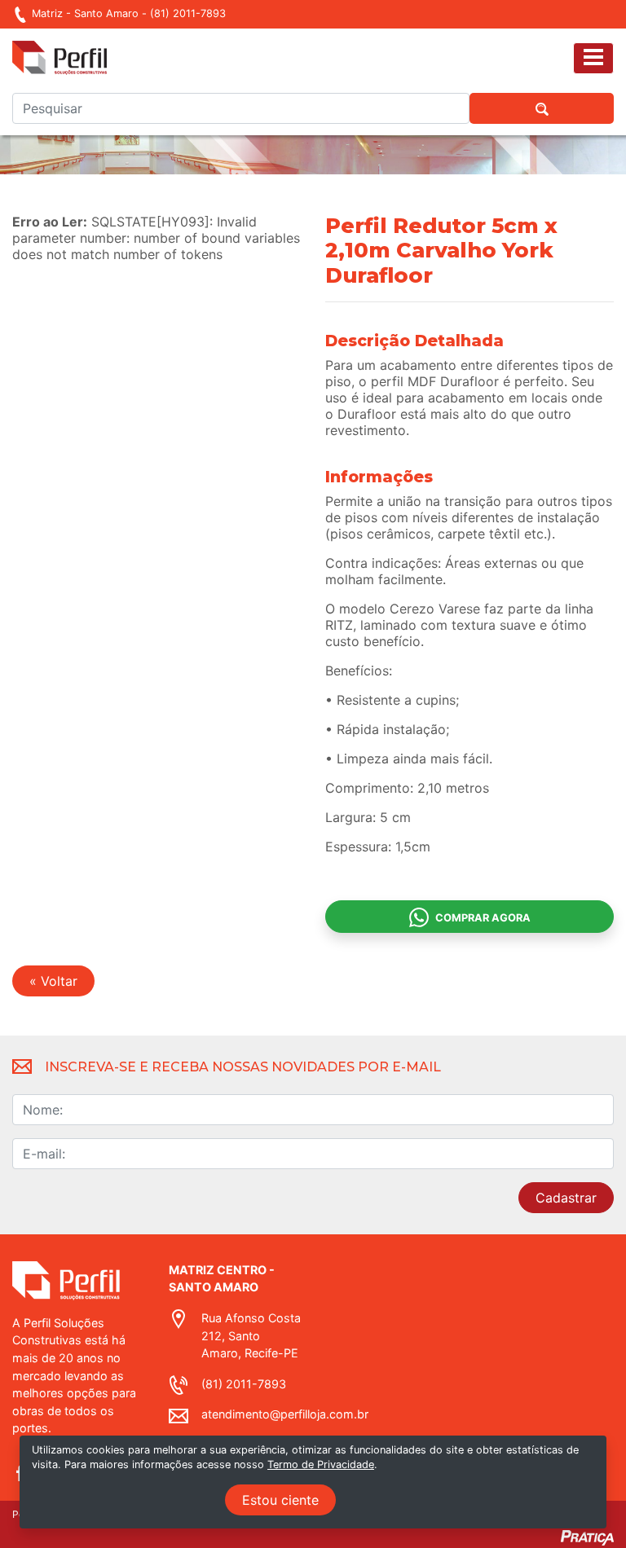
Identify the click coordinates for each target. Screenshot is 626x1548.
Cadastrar (566, 1198)
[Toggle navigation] (593, 58)
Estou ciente (280, 1500)
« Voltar (53, 981)
